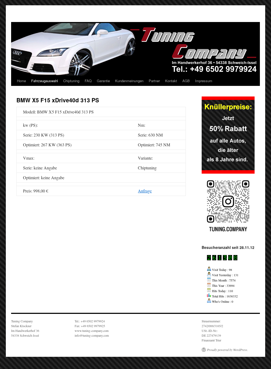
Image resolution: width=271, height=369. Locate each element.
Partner (154, 80)
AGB (186, 80)
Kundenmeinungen (129, 80)
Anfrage (145, 191)
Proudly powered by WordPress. (227, 350)
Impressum (203, 80)
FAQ (88, 80)
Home (21, 80)
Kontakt (171, 80)
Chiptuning (71, 80)
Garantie (103, 80)
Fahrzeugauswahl (44, 80)
